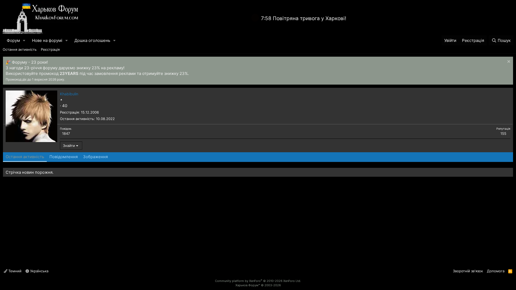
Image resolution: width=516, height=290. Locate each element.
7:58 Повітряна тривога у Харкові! (303, 18)
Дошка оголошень (92, 40)
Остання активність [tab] (25, 156)
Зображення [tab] (95, 156)
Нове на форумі (47, 40)
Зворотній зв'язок (468, 271)
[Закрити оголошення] (508, 62)
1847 (66, 133)
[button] (24, 40)
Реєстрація (50, 49)
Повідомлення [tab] (63, 156)
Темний (14, 271)
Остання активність (20, 49)
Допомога (495, 271)
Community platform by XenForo (258, 281)
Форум (13, 40)
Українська (38, 271)
